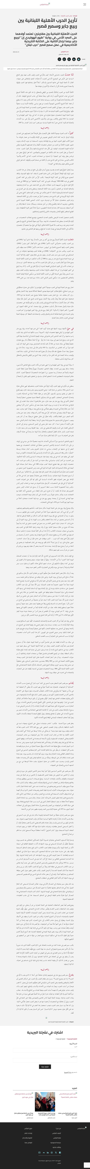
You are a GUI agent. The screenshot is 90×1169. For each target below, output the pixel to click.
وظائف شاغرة (57, 1147)
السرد (49, 1022)
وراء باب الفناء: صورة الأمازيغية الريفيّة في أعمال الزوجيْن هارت (46, 1114)
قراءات (75, 15)
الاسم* (76, 1047)
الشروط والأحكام (27, 1138)
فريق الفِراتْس (28, 1128)
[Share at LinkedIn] (74, 59)
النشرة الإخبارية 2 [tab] (60, 1039)
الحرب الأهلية (65, 15)
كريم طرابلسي (30, 1118)
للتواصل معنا (28, 1142)
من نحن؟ (58, 1128)
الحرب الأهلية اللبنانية (63, 1022)
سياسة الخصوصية (67, 1072)
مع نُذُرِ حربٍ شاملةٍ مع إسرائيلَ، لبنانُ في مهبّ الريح (23, 1114)
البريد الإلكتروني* (73, 1056)
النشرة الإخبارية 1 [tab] (72, 1039)
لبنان (70, 15)
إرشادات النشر (28, 1133)
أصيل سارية (74, 1118)
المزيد (74, 1088)
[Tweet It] (69, 59)
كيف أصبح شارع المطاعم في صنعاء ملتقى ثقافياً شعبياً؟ (67, 1114)
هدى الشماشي (51, 1118)
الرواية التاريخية (54, 1022)
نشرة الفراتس (57, 1138)
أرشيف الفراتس (56, 1133)
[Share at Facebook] (79, 59)
